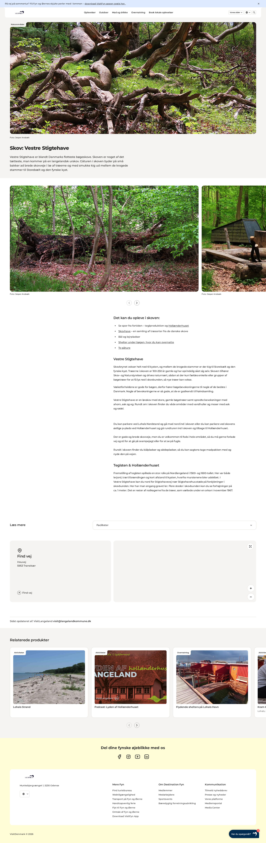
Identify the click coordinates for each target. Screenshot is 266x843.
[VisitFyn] (29, 776)
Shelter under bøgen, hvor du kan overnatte (146, 342)
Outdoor (103, 12)
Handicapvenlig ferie (124, 803)
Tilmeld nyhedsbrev (216, 790)
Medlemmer (165, 790)
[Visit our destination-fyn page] (146, 756)
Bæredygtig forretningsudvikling (177, 803)
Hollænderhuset (178, 325)
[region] (184, 571)
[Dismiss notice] (258, 3)
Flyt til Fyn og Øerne (123, 807)
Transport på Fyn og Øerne (127, 799)
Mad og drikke (120, 12)
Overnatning (138, 12)
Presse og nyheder (215, 794)
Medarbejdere (166, 794)
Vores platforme (214, 799)
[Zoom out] (251, 597)
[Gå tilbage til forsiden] (19, 12)
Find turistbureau (122, 790)
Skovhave (124, 331)
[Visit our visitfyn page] (128, 756)
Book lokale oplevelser (161, 12)
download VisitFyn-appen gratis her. (105, 3)
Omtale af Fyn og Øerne (125, 812)
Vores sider (235, 12)
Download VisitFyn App (125, 816)
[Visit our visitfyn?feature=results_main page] (137, 756)
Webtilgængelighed (123, 794)
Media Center (212, 807)
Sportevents (165, 799)
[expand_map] (250, 546)
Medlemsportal (213, 803)
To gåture (124, 347)
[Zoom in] (251, 588)
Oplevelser (90, 12)
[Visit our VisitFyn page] (119, 756)
